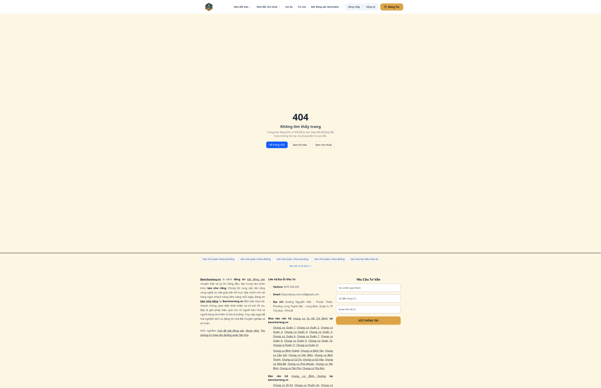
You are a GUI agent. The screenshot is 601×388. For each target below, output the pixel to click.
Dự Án (289, 6)
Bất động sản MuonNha (325, 6)
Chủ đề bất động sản (231, 330)
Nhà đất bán (241, 6)
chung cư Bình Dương (308, 376)
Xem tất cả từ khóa (299, 265)
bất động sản (256, 279)
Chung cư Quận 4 (296, 332)
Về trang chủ (277, 144)
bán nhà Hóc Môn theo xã (364, 259)
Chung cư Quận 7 (308, 336)
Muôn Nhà (252, 330)
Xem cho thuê (323, 145)
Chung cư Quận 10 (320, 340)
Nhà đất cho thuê (267, 6)
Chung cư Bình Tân (312, 350)
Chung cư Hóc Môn (301, 355)
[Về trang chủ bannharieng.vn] (215, 7)
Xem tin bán (300, 145)
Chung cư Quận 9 (295, 340)
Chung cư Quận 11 (284, 345)
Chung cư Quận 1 (284, 327)
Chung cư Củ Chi (292, 359)
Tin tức (302, 6)
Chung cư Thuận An (307, 385)
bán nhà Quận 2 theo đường (330, 259)
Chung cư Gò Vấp (313, 359)
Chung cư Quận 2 (308, 327)
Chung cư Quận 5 (320, 332)
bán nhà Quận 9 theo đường (256, 259)
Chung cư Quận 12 (307, 345)
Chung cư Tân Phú (290, 368)
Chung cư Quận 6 (284, 336)
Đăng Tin (393, 7)
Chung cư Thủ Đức (314, 368)
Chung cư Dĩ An (283, 385)
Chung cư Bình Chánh (286, 350)
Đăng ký (370, 6)
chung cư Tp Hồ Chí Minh (310, 318)
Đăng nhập (354, 6)
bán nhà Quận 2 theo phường (292, 259)
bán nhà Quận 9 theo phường (218, 259)
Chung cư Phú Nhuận (301, 364)
